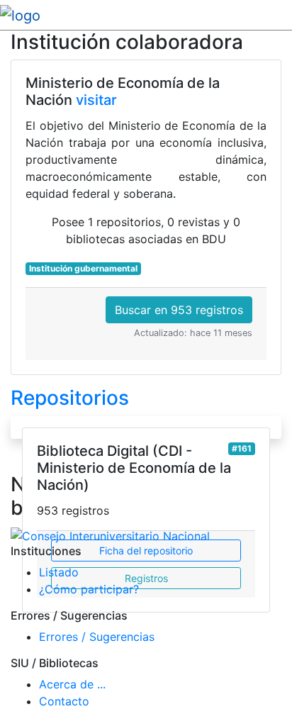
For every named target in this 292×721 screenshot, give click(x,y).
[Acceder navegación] (283, 14)
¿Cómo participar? (89, 589)
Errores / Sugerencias (97, 637)
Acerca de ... (72, 684)
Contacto (64, 701)
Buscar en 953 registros (179, 310)
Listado (59, 572)
